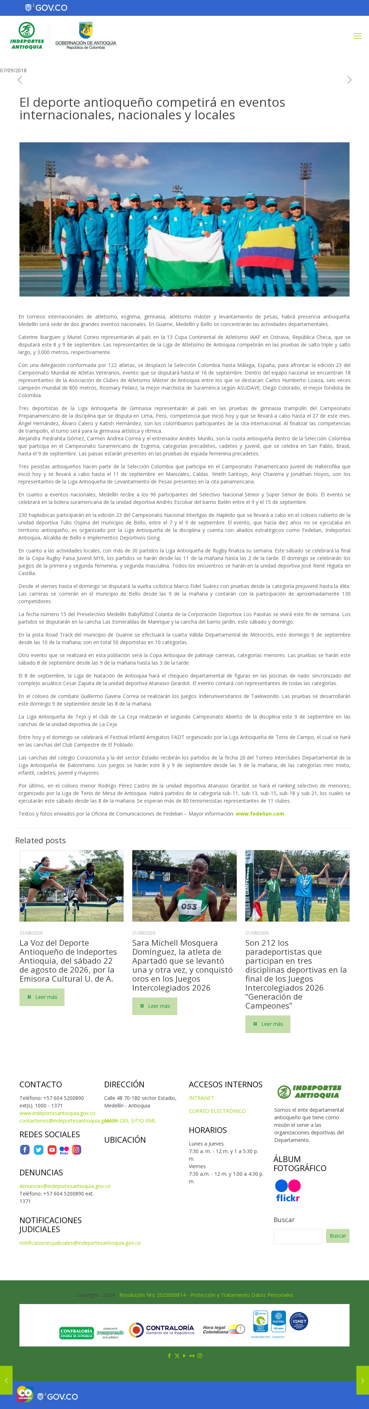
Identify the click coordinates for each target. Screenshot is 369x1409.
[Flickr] (64, 1153)
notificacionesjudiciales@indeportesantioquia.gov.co (80, 1242)
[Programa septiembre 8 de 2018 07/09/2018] (362, 1380)
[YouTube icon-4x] (52, 1153)
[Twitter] (38, 1153)
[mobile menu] (357, 35)
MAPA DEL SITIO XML (130, 1120)
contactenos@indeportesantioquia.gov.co (67, 1120)
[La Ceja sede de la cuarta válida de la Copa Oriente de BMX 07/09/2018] (6, 1380)
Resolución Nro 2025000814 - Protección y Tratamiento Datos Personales (206, 1294)
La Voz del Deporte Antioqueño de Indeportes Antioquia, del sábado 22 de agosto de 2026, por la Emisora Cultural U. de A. (68, 960)
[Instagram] (76, 1153)
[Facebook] (24, 1153)
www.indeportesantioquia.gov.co (57, 1113)
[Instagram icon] (200, 1355)
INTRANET (201, 1097)
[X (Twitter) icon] (177, 1355)
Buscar (284, 1220)
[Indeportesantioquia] (62, 35)
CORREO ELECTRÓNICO (217, 1110)
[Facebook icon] (169, 1355)
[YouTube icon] (184, 1355)
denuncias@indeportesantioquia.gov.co (65, 1186)
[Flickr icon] (192, 1355)
